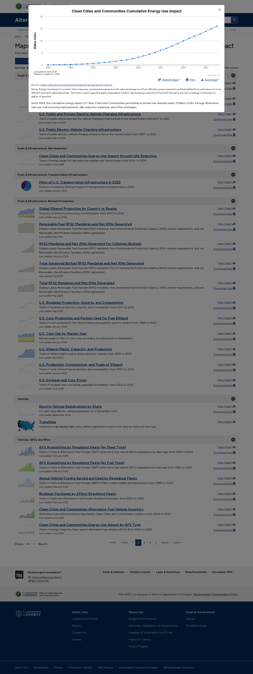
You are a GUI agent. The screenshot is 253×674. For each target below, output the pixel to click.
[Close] (220, 10)
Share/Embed (170, 79)
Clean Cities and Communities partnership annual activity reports (76, 85)
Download (211, 79)
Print (193, 79)
